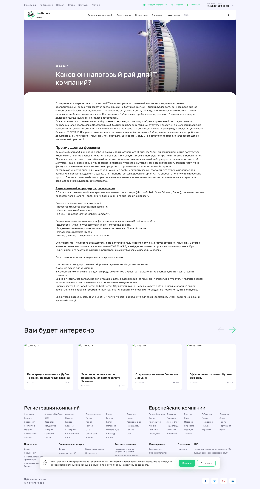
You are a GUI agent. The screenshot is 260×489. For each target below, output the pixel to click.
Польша (205, 426)
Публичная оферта (35, 479)
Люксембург (172, 422)
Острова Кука (112, 429)
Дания (152, 418)
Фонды (62, 449)
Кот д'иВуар (50, 426)
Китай (109, 422)
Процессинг (141, 15)
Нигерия (49, 429)
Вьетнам (69, 418)
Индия (130, 418)
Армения (69, 414)
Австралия (29, 414)
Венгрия (188, 414)
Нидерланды (173, 426)
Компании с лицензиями (127, 455)
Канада (68, 422)
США (129, 433)
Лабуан (89, 426)
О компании (30, 5)
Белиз (109, 414)
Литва (222, 418)
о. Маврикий (71, 429)
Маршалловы (133, 426)
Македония (207, 422)
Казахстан (49, 422)
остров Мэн (189, 426)
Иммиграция (173, 15)
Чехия (222, 429)
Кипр (186, 418)
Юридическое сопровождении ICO (211, 453)
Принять (187, 463)
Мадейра (188, 422)
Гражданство (155, 449)
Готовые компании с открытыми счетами (124, 450)
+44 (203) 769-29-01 (218, 6)
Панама (130, 429)
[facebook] (205, 481)
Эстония (188, 433)
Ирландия (171, 418)
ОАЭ (88, 429)
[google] (223, 481)
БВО (47, 418)
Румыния (153, 429)
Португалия (225, 426)
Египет (109, 437)
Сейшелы (49, 433)
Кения (89, 422)
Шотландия (172, 433)
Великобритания (157, 414)
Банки (27, 449)
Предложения (123, 15)
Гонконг (89, 418)
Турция (48, 437)
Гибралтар (207, 414)
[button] (221, 330)
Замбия (89, 437)
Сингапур (110, 433)
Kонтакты (83, 5)
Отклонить (206, 463)
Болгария (171, 414)
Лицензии (157, 15)
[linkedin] (232, 481)
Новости (60, 5)
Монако (152, 426)
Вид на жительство (158, 453)
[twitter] (214, 481)
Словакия (171, 429)
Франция (188, 429)
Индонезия (29, 422)
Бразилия (131, 414)
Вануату (28, 418)
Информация (46, 5)
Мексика (28, 429)
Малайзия (111, 426)
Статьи (71, 5)
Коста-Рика (29, 426)
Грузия (109, 418)
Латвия (205, 418)
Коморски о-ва (134, 422)
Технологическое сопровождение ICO (212, 449)
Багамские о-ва (93, 414)
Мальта (223, 422)
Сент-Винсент (72, 433)
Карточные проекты (94, 449)
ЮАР (67, 437)
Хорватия (206, 429)
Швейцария (154, 433)
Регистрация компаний (100, 15)
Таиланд (28, 437)
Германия (224, 414)
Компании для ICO (67, 453)
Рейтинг (95, 5)
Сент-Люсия (91, 433)
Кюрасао (69, 426)
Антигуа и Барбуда (53, 414)
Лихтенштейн (155, 422)
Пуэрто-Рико (30, 433)
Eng (186, 15)
